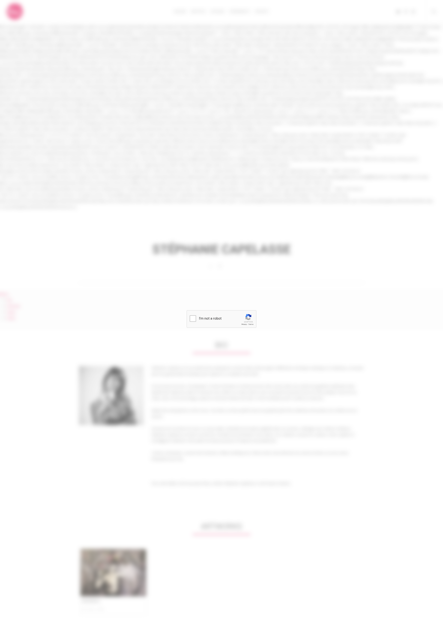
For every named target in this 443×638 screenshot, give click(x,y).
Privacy (244, 324)
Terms (250, 324)
